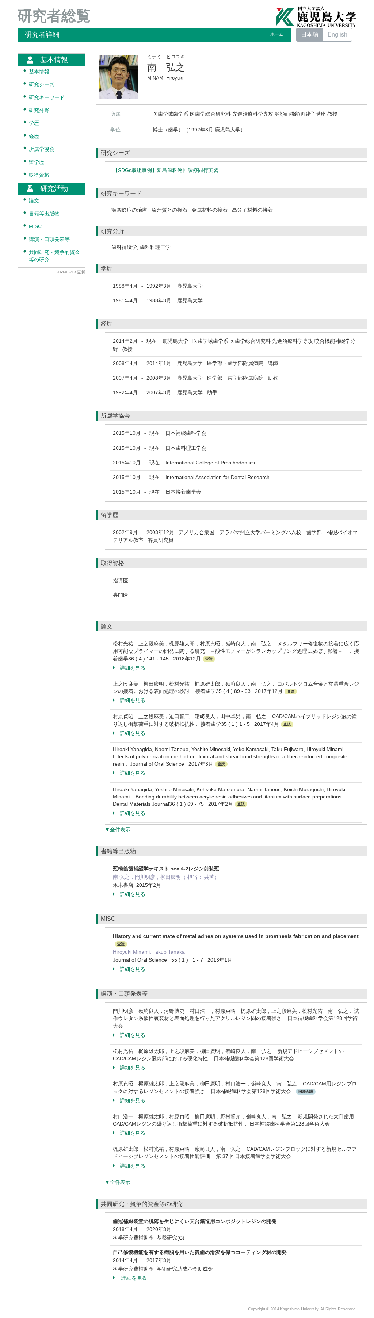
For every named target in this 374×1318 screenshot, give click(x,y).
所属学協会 (41, 149)
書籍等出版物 (44, 214)
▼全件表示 (117, 829)
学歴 (34, 123)
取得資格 (39, 175)
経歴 (34, 136)
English (337, 34)
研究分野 (39, 110)
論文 (34, 200)
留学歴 (36, 162)
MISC (35, 226)
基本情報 (39, 71)
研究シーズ (41, 84)
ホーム (276, 34)
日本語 (309, 34)
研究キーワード (47, 97)
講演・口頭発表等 (49, 239)
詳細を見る (132, 668)
